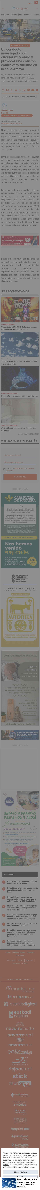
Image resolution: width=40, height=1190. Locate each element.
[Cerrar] (38, 1177)
